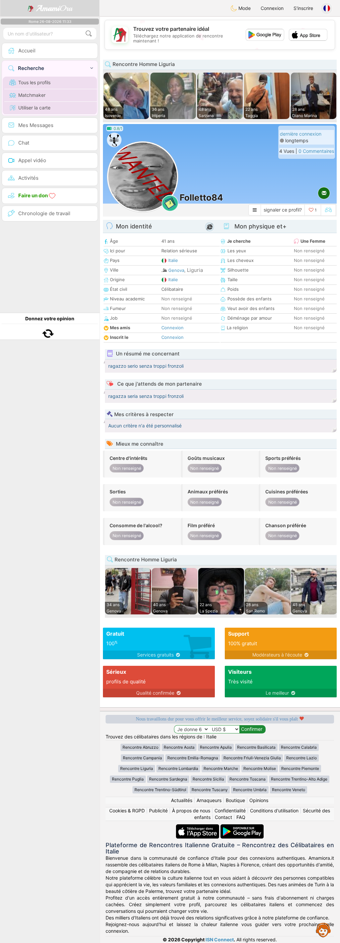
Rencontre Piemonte (300, 768)
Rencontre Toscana (247, 779)
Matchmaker (31, 95)
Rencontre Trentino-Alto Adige (299, 779)
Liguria (195, 270)
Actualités (181, 800)
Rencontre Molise (259, 768)
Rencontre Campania (142, 757)
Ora (54, 8)
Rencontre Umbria (250, 789)
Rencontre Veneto (288, 789)
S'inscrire (303, 8)
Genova (176, 270)
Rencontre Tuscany (210, 789)
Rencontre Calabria (299, 747)
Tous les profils (34, 82)
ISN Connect (220, 939)
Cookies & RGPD (127, 810)
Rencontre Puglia (128, 779)
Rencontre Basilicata (256, 747)
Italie (173, 260)
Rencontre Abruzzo (140, 747)
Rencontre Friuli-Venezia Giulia (252, 757)
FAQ (240, 817)
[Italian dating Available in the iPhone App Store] (198, 827)
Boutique (235, 800)
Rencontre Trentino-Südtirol (160, 789)
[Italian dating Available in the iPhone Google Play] (242, 827)
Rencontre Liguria (136, 768)
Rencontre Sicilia (208, 779)
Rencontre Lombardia (178, 768)
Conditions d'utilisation (274, 810)
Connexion (272, 8)
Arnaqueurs (209, 800)
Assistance (323, 929)
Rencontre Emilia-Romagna (192, 757)
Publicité (158, 810)
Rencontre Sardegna (168, 779)
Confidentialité (230, 810)
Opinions (258, 800)
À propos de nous (191, 810)
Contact (223, 817)
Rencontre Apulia (216, 747)
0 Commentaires (316, 151)
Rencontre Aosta (179, 747)
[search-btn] (88, 33)
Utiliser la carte (34, 107)
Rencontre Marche (221, 768)
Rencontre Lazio (301, 757)
